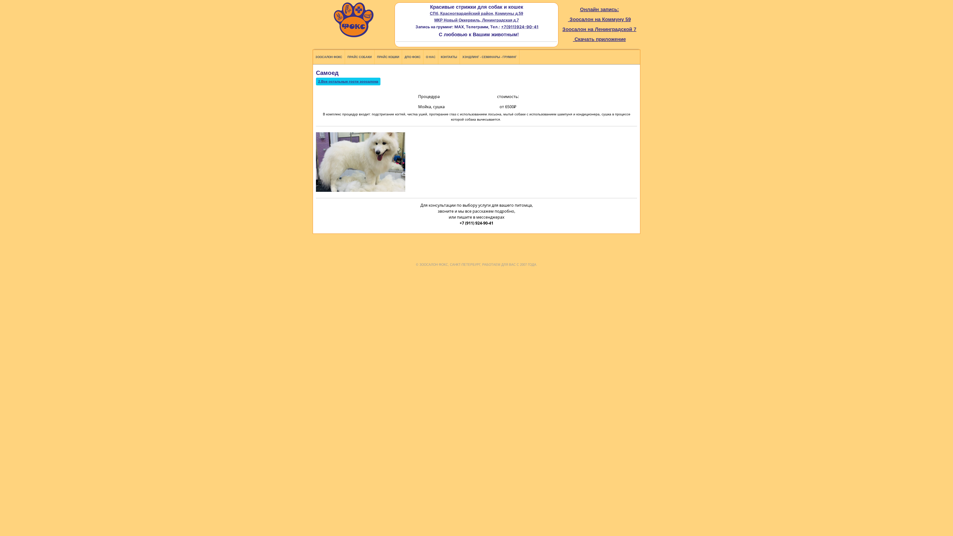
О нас (431, 57)
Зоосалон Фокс (328, 57)
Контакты (449, 57)
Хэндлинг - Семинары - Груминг (489, 57)
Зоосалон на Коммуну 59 (599, 19)
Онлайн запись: (599, 9)
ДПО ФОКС (413, 57)
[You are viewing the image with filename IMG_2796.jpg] (360, 162)
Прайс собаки (359, 57)
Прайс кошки (388, 57)
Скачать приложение (599, 39)
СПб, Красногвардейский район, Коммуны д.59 (476, 13)
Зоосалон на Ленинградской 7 (599, 29)
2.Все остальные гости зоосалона (348, 81)
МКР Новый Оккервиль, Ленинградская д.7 (476, 20)
